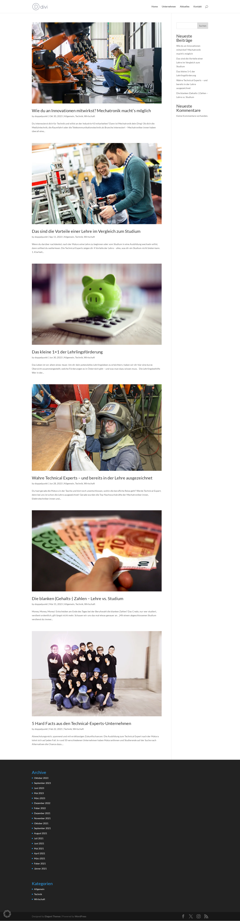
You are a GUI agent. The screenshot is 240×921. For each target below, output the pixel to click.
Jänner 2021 (40, 868)
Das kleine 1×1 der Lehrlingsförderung (67, 351)
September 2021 (42, 828)
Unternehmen (169, 6)
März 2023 (39, 798)
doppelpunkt (41, 116)
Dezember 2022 (42, 803)
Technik (79, 116)
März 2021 (39, 858)
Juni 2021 (39, 843)
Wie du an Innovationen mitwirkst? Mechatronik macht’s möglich (91, 110)
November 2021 (42, 818)
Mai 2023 (39, 793)
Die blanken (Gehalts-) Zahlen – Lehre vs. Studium (77, 598)
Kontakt (197, 6)
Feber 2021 (40, 863)
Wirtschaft (89, 116)
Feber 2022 (40, 808)
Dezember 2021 (42, 813)
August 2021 (40, 833)
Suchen (202, 25)
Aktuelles (184, 6)
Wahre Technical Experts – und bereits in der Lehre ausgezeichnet (92, 477)
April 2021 (39, 853)
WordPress (80, 916)
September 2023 (42, 783)
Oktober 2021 (41, 823)
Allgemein (69, 116)
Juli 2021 (38, 838)
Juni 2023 (39, 788)
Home (155, 6)
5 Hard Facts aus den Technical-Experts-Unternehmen (81, 723)
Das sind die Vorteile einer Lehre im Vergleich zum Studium (86, 231)
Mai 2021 (39, 848)
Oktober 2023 (41, 778)
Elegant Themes (53, 916)
